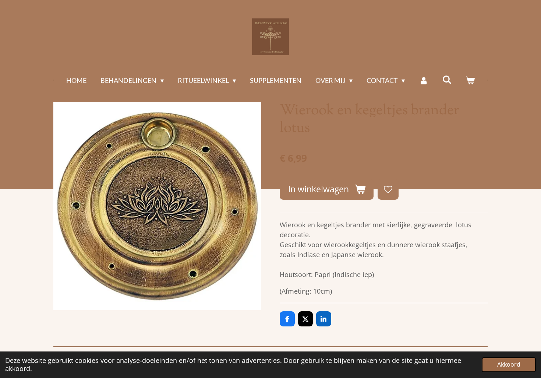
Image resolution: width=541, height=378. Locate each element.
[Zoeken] (446, 79)
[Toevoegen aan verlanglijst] (388, 189)
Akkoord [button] (508, 364)
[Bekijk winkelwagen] (470, 80)
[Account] (423, 80)
